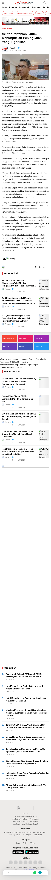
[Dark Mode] (48, 2)
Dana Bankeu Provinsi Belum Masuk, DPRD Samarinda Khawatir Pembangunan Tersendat (19, 381)
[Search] (44, 2)
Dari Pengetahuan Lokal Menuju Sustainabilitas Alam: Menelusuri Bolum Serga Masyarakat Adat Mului (18, 300)
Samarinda (8, 13)
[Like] (5, 872)
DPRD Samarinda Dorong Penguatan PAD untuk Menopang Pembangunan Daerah (19, 416)
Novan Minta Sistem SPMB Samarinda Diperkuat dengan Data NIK (17, 399)
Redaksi (13, 48)
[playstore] (32, 852)
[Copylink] (40, 872)
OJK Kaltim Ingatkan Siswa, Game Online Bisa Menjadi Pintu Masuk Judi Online (17, 434)
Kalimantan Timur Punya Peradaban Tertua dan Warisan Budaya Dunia (27, 774)
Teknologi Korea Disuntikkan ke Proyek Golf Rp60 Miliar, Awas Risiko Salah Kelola (26, 750)
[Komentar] (13, 872)
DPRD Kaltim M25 (24, 13)
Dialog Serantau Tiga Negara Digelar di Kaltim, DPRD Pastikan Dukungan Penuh (27, 762)
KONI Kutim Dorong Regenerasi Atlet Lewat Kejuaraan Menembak (26, 699)
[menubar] (3, 2)
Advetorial (7, 29)
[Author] (5, 49)
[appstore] (18, 852)
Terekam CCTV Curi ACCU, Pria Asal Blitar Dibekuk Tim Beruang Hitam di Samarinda (25, 726)
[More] (35, 292)
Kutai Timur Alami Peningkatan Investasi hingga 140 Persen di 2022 (24, 687)
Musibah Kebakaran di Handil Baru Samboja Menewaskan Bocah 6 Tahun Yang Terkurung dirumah (26, 713)
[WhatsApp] (34, 872)
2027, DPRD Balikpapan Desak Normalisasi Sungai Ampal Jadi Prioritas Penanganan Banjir (16, 318)
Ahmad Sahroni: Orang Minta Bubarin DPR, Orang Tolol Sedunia (26, 786)
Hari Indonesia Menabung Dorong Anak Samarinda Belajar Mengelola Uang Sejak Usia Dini (18, 451)
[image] (44, 284)
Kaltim (39, 13)
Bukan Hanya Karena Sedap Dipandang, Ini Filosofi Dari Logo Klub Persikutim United (25, 738)
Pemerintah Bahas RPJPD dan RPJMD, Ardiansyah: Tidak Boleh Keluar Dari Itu (24, 675)
